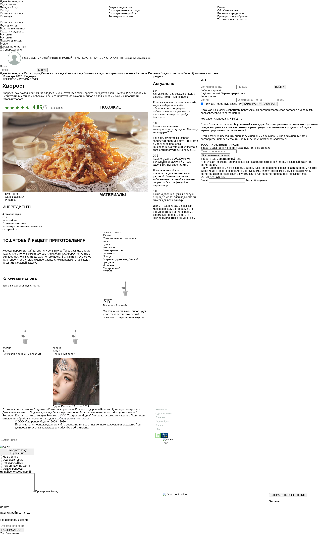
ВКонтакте (161, 409)
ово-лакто (109, 253)
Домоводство (120, 409)
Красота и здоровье (87, 409)
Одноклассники (163, 413)
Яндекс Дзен (162, 421)
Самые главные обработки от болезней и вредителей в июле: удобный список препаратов (172, 161)
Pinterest (160, 417)
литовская (109, 247)
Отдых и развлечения (65, 412)
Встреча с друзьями (115, 259)
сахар (6, 229)
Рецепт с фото (14, 79)
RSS (157, 428)
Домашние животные (16, 412)
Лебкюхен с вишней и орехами (22, 354)
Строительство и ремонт (18, 409)
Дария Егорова (62, 406)
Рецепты (105, 409)
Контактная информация (30, 415)
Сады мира (40, 409)
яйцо (6, 220)
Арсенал (134, 409)
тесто (35, 285)
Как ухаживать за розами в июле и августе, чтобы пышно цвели (174, 95)
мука (28, 285)
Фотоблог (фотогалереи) (121, 412)
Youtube (159, 425)
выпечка (31, 79)
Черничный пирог (64, 354)
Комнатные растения (61, 409)
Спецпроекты (67, 418)
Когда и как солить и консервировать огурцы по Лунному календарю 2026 (175, 129)
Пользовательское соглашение (110, 415)
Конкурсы (83, 418)
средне (107, 299)
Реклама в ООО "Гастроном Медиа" (68, 415)
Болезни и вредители (92, 412)
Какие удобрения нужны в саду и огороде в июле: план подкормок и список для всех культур (174, 197)
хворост (19, 285)
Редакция (8, 415)
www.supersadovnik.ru (58, 427)
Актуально (163, 83)
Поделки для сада (40, 412)
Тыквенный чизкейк (115, 305)
